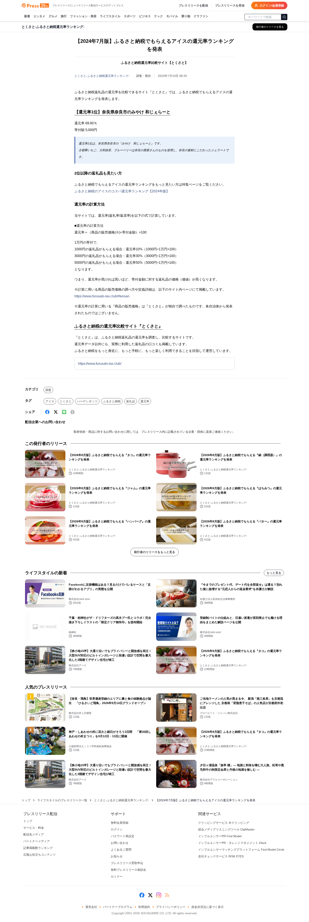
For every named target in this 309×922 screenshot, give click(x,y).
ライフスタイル (110, 16)
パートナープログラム (117, 907)
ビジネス (145, 16)
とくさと (65, 401)
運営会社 (91, 907)
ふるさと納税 (112, 401)
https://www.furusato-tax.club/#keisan (101, 296)
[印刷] (72, 412)
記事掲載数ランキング (38, 848)
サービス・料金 (33, 827)
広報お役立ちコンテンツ (39, 854)
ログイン (117, 829)
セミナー (117, 876)
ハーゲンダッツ (87, 401)
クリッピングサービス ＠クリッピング (223, 822)
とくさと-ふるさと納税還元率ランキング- (101, 75)
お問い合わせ (119, 843)
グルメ (53, 16)
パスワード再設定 (122, 836)
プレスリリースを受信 (229, 5)
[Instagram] (158, 895)
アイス (49, 401)
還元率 (144, 401)
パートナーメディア (36, 841)
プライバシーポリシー (170, 907)
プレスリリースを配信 (193, 5)
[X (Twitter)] (56, 412)
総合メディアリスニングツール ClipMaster (226, 829)
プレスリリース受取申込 (127, 863)
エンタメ (39, 16)
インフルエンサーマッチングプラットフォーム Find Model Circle (241, 849)
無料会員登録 (119, 822)
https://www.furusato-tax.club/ (99, 363)
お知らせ (117, 856)
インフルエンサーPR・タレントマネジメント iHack (232, 843)
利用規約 (144, 907)
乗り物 (185, 16)
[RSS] (167, 895)
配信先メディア (33, 834)
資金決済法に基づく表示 (207, 907)
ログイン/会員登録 (272, 5)
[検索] (284, 17)
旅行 (64, 16)
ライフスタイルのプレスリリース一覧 (62, 800)
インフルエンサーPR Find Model (220, 836)
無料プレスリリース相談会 (128, 869)
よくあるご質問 (121, 849)
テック (158, 16)
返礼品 (130, 401)
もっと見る (274, 572)
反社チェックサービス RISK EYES (221, 856)
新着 (27, 16)
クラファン (201, 16)
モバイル (172, 16)
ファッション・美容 (83, 16)
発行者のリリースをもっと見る (154, 552)
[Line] (64, 412)
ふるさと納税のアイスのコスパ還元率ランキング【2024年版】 (121, 191)
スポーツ (130, 16)
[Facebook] (47, 412)
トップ (26, 800)
